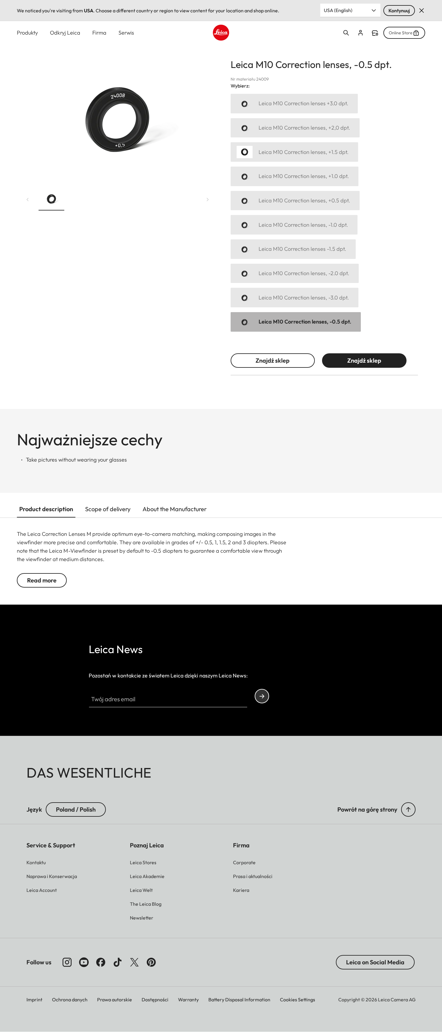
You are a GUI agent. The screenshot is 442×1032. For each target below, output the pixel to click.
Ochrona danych (69, 1000)
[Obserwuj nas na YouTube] (84, 962)
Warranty (188, 1000)
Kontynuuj (399, 11)
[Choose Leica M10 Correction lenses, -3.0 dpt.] (294, 297)
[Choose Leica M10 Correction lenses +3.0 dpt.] (294, 103)
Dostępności (155, 1000)
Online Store (401, 32)
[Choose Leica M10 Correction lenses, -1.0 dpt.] (294, 225)
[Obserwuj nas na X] (134, 962)
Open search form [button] (346, 32)
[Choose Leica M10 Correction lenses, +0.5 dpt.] (295, 200)
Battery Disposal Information (239, 1000)
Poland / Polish (76, 809)
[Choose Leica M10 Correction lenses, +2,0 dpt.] (295, 128)
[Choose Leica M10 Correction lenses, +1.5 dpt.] (294, 152)
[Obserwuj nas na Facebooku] (101, 962)
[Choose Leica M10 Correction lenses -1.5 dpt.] (293, 249)
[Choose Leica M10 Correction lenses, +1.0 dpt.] (294, 176)
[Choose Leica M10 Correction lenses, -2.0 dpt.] (295, 273)
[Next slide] (208, 199)
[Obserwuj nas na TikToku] (118, 962)
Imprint (34, 1000)
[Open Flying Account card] (361, 32)
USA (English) (338, 10)
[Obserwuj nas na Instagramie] (67, 962)
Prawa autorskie (114, 1000)
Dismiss (421, 10)
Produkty (27, 32)
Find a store (375, 33)
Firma (99, 32)
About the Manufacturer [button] (175, 509)
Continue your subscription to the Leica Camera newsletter (262, 696)
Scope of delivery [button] (107, 509)
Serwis (126, 32)
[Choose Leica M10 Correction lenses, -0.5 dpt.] (296, 322)
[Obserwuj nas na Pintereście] (151, 962)
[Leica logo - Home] (221, 33)
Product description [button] (46, 509)
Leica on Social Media (375, 962)
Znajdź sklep (273, 360)
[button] (51, 200)
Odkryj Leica (65, 32)
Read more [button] (42, 580)
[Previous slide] (28, 199)
